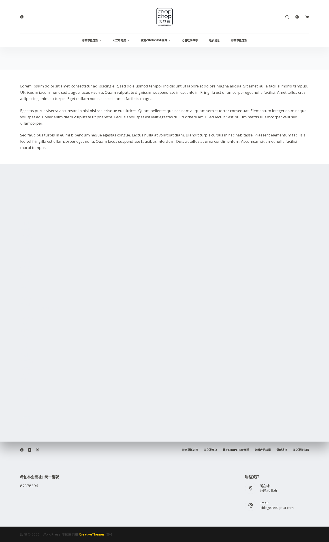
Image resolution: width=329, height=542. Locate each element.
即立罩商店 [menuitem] (119, 40)
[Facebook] (22, 17)
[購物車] (307, 17)
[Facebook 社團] (37, 450)
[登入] (297, 17)
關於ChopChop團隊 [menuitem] (154, 40)
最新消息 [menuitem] (214, 40)
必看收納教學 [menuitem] (190, 40)
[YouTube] (29, 450)
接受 (20, 529)
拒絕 (37, 529)
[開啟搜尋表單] (287, 17)
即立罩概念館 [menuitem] (90, 40)
